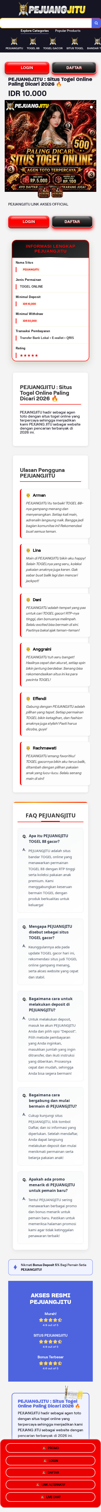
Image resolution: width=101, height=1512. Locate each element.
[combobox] (46, 23)
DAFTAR (74, 68)
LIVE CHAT (53, 1498)
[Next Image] (92, 147)
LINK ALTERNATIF (53, 1486)
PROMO (53, 1446)
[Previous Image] (8, 147)
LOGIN (27, 68)
